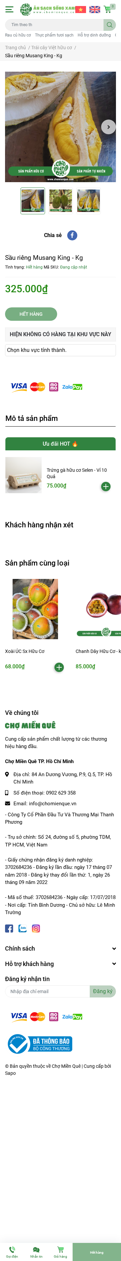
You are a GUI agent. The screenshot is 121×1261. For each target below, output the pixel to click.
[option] (60, 127)
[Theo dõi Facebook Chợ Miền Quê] (9, 928)
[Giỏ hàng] (108, 9)
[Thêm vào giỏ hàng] (106, 486)
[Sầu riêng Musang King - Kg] (60, 127)
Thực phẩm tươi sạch (54, 35)
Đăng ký (103, 991)
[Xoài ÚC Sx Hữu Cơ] (35, 609)
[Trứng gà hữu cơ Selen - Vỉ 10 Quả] (23, 475)
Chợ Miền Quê (66, 1066)
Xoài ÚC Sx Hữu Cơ (24, 651)
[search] (110, 25)
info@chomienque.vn (52, 804)
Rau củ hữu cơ (18, 35)
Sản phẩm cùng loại (37, 563)
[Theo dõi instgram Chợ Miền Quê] (36, 928)
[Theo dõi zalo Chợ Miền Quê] (22, 928)
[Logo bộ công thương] (38, 1044)
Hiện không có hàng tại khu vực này (60, 334)
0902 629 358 (61, 793)
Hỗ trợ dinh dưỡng (94, 35)
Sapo (10, 1073)
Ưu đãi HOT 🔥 (60, 444)
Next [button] (108, 127)
